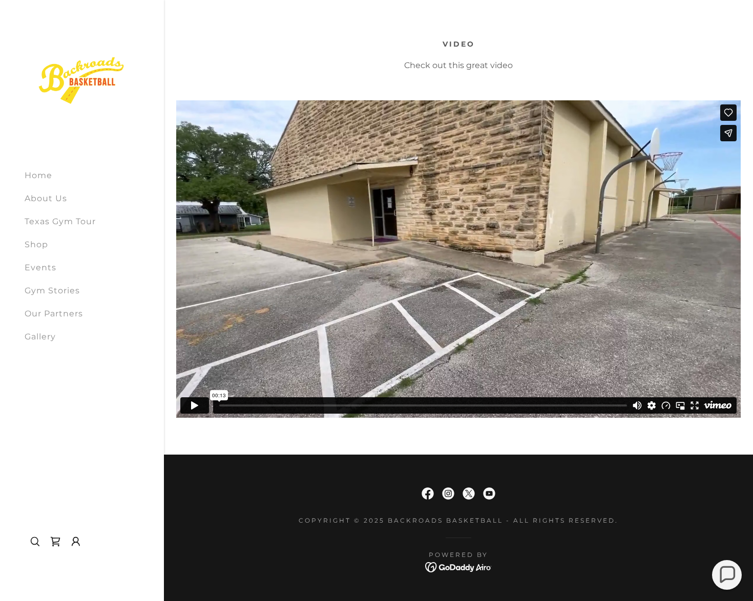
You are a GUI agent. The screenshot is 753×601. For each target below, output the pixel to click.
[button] (76, 541)
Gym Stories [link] (52, 290)
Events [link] (40, 267)
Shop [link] (36, 244)
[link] (82, 80)
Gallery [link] (40, 336)
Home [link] (38, 175)
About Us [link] (46, 198)
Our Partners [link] (54, 313)
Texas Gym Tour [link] (60, 221)
